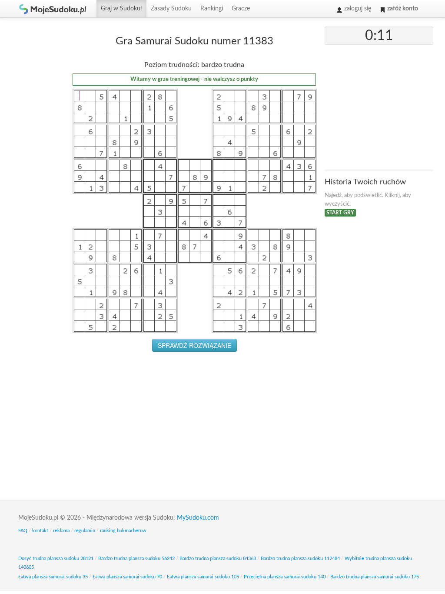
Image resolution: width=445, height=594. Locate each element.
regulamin (84, 530)
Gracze (241, 9)
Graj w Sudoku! (121, 9)
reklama (61, 530)
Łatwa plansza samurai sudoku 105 (203, 576)
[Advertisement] (38, 157)
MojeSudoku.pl (53, 8)
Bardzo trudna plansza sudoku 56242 (136, 558)
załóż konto (402, 9)
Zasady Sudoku (171, 9)
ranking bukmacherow (123, 530)
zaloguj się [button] (356, 9)
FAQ (22, 530)
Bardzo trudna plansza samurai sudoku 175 (374, 576)
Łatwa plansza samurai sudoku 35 (53, 576)
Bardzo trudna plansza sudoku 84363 (217, 558)
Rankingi (211, 9)
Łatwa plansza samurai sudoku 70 (127, 576)
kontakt (40, 530)
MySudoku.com (198, 518)
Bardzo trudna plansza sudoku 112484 (300, 558)
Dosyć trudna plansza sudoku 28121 (55, 558)
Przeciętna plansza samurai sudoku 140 (284, 576)
